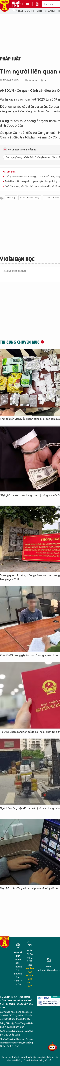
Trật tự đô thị (26, 11)
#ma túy (11, 197)
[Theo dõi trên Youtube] (27, 4)
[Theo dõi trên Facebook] (23, 4)
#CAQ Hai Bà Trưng (29, 197)
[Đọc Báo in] (39, 4)
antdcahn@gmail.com (49, 970)
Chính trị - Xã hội (46, 11)
